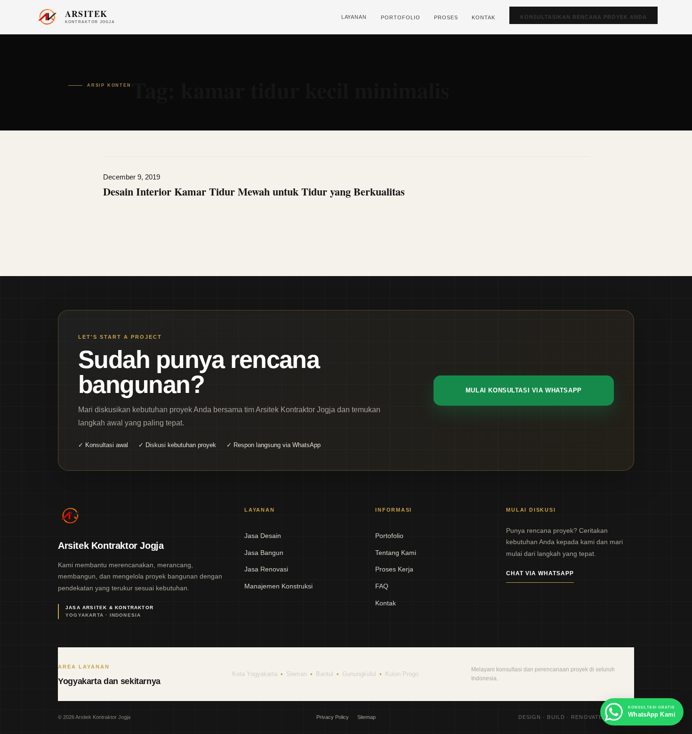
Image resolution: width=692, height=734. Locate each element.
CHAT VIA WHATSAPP (539, 573)
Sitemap (366, 717)
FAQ (381, 586)
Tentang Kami (395, 552)
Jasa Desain (262, 535)
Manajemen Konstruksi (278, 586)
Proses (446, 17)
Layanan (354, 17)
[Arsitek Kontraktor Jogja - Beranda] (70, 516)
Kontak (483, 17)
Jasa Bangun (263, 552)
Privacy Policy (332, 717)
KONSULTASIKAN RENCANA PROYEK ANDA (583, 17)
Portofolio (400, 17)
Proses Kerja (394, 569)
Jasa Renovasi (266, 569)
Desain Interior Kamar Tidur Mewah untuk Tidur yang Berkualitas (254, 191)
